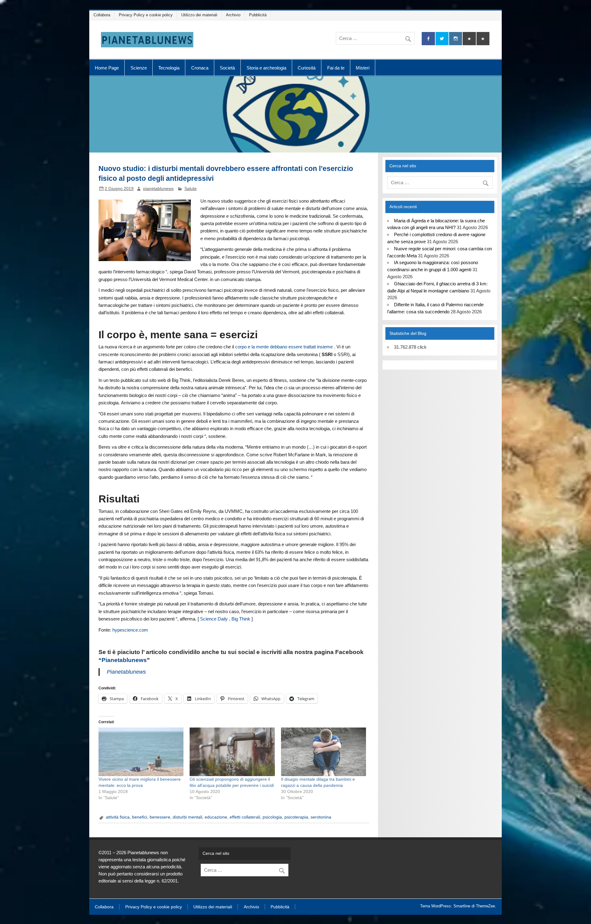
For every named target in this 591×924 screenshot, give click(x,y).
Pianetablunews (124, 660)
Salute (190, 188)
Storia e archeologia (266, 67)
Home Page (107, 67)
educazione (216, 817)
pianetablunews (158, 188)
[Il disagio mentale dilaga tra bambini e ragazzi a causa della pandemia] (323, 752)
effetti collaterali (245, 817)
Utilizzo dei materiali (199, 15)
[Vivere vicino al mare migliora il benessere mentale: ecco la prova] (140, 752)
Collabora (102, 15)
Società (227, 67)
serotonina (321, 817)
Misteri (362, 67)
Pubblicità (258, 15)
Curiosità (307, 67)
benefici (139, 817)
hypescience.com (130, 630)
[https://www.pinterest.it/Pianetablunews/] (469, 38)
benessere (160, 817)
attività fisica (118, 817)
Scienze (139, 67)
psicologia (272, 817)
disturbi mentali (187, 817)
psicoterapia (296, 817)
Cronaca (199, 67)
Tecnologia (168, 67)
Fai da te (335, 67)
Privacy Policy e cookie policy (146, 15)
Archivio (233, 15)
